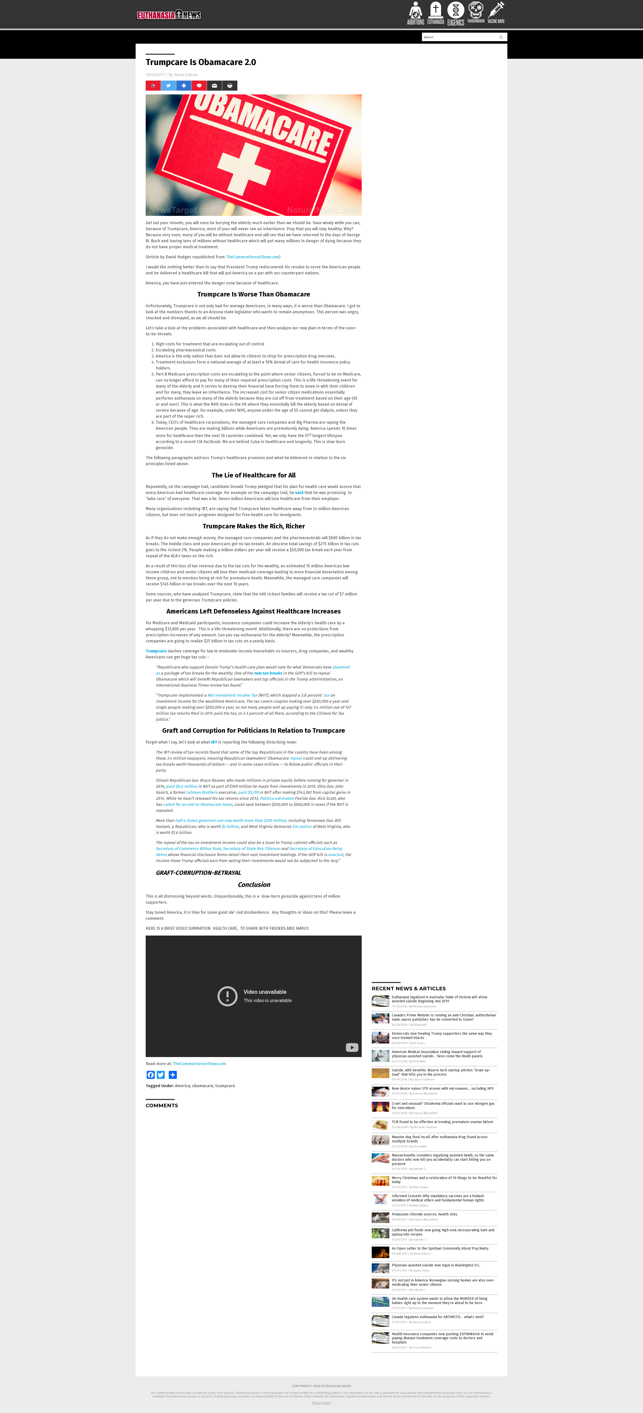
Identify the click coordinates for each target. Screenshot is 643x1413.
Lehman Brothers (201, 792)
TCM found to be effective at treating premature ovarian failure (442, 1122)
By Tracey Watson (420, 1347)
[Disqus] (254, 1175)
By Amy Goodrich (420, 1322)
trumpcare (225, 1085)
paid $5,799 (248, 792)
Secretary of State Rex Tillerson (251, 848)
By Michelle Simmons (423, 1127)
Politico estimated (276, 798)
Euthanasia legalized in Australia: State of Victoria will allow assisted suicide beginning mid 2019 (439, 999)
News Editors (186, 75)
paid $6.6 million (181, 786)
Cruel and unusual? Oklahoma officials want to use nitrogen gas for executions (443, 1105)
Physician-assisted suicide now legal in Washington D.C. (436, 1265)
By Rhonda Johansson (422, 1006)
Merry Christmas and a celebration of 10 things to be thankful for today (444, 1180)
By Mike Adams (418, 1187)
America (182, 1085)
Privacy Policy (321, 1403)
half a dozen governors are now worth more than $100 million (230, 820)
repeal (296, 758)
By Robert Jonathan (421, 1308)
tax (326, 695)
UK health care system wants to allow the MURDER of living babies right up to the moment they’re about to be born (440, 1301)
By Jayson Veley (419, 1270)
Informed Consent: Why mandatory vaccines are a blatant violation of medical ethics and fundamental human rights (438, 1198)
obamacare (202, 1085)
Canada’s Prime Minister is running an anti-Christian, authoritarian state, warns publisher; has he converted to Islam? (444, 1017)
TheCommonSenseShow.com (252, 257)
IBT (214, 742)
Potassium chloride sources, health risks (424, 1214)
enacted (335, 854)
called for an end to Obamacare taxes (197, 804)
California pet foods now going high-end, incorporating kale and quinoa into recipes (443, 1232)
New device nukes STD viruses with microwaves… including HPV (443, 1088)
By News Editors (420, 1253)
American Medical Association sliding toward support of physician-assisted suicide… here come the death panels (437, 1054)
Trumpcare (156, 651)
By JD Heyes (417, 1043)
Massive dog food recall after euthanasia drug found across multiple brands (440, 1139)
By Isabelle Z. (417, 1169)
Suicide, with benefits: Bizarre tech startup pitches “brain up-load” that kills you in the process (441, 1072)
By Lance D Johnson (422, 1079)
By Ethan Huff (418, 1024)
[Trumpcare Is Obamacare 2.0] (169, 21)
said (299, 492)
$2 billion (230, 826)
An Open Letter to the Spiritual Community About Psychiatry (440, 1248)
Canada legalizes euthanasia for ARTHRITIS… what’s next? (438, 1317)
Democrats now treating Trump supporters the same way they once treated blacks (442, 1035)
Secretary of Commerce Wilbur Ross (188, 848)
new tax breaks (268, 673)
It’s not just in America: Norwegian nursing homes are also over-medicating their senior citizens (443, 1282)
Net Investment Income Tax (232, 695)
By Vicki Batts (417, 1061)
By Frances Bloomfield (423, 1093)
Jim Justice (301, 826)
